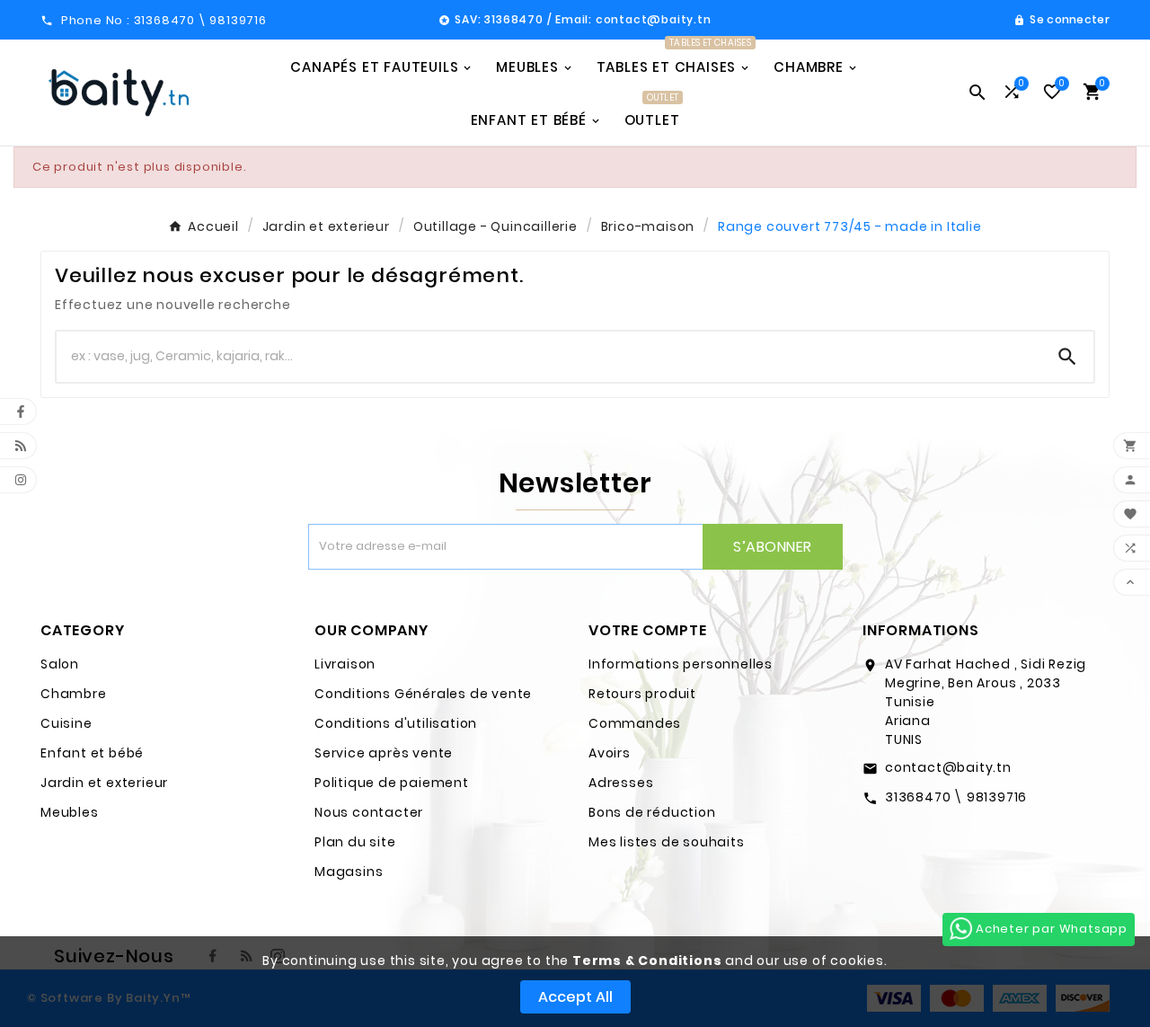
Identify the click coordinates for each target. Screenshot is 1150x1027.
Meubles (69, 812)
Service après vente (383, 753)
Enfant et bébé (92, 753)
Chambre (73, 694)
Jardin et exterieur (104, 783)
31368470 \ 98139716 (956, 797)
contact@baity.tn (948, 767)
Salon (59, 664)
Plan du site (355, 842)
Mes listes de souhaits (666, 842)
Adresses (620, 783)
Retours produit (642, 694)
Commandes (634, 723)
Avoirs (609, 753)
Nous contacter (368, 812)
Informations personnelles (680, 664)
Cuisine (66, 723)
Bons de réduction (652, 812)
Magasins (348, 872)
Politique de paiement (391, 783)
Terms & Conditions (646, 960)
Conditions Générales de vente (423, 694)
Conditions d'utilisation (395, 723)
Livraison (345, 664)
